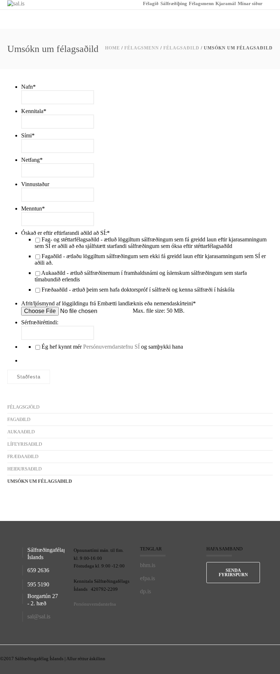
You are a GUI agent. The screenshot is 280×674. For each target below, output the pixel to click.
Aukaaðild (21, 431)
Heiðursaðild (24, 469)
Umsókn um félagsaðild (39, 481)
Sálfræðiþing (173, 3)
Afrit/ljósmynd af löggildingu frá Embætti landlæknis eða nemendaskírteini (108, 303)
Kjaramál (225, 3)
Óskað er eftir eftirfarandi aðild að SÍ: (65, 233)
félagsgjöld (23, 407)
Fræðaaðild (22, 456)
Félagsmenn (201, 3)
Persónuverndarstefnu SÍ (111, 347)
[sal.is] (15, 3)
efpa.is (147, 578)
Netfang (32, 160)
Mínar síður (250, 3)
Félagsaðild (181, 48)
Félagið (151, 3)
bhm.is (147, 565)
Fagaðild (18, 419)
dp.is (145, 591)
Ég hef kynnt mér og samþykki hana (112, 347)
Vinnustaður (35, 184)
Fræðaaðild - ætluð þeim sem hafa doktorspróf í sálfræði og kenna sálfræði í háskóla (138, 289)
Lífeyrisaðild (24, 444)
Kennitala (33, 111)
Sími (28, 135)
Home (112, 48)
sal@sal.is (38, 616)
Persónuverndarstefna (95, 604)
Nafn (28, 87)
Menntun (33, 208)
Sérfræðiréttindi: (39, 322)
